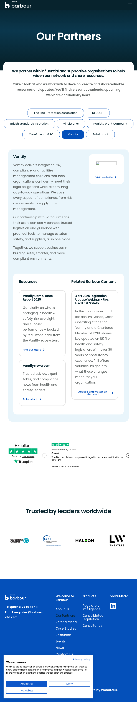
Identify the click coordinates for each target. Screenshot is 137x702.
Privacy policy (81, 659)
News (60, 648)
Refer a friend (66, 622)
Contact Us (64, 654)
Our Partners (65, 615)
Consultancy (92, 626)
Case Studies (66, 628)
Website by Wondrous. (100, 690)
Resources (64, 635)
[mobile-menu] (128, 4)
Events (61, 641)
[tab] (55, 113)
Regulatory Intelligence (92, 607)
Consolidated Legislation (93, 617)
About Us (62, 609)
